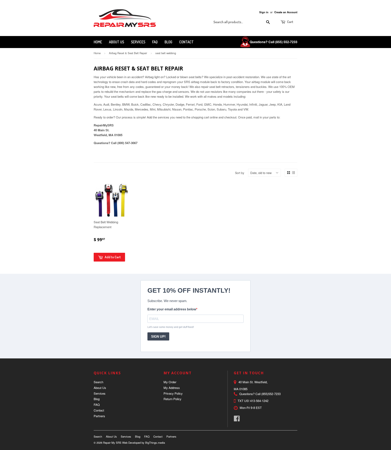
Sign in (263, 12)
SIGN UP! (158, 336)
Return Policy (172, 399)
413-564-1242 (259, 401)
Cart (290, 22)
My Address (172, 387)
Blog (168, 42)
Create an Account (285, 12)
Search (98, 382)
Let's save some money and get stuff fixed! (170, 327)
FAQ (155, 42)
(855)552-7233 (271, 394)
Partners (99, 416)
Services (138, 42)
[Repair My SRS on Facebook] (237, 419)
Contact (186, 42)
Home (98, 42)
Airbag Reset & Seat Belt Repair (128, 53)
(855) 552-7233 (286, 41)
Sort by (239, 173)
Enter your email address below (171, 309)
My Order (170, 382)
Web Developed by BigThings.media (143, 443)
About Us (116, 42)
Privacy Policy (173, 393)
